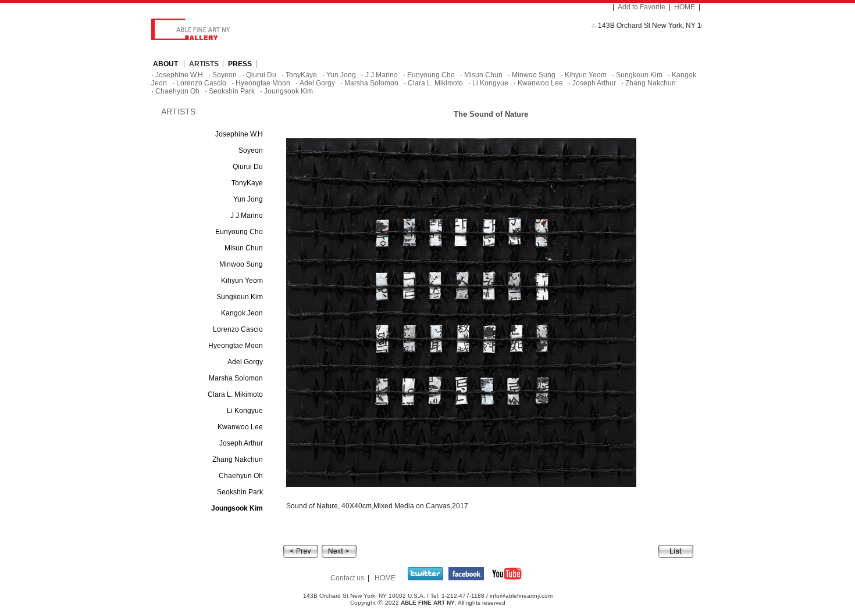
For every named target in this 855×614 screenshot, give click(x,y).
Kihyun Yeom (586, 75)
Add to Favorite (641, 7)
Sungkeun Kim (639, 75)
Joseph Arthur (594, 83)
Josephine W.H (179, 75)
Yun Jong (341, 75)
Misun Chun (483, 75)
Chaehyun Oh (177, 91)
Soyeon (224, 75)
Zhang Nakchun (650, 83)
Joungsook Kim (288, 91)
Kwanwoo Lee (540, 83)
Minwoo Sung (533, 75)
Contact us (347, 578)
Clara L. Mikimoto (435, 83)
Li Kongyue (490, 83)
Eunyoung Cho (431, 75)
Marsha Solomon (371, 83)
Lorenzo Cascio (201, 83)
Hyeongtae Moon (263, 83)
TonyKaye (301, 75)
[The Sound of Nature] (300, 551)
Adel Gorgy (317, 83)
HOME (684, 7)
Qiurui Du (261, 75)
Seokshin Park (232, 91)
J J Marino (381, 75)
